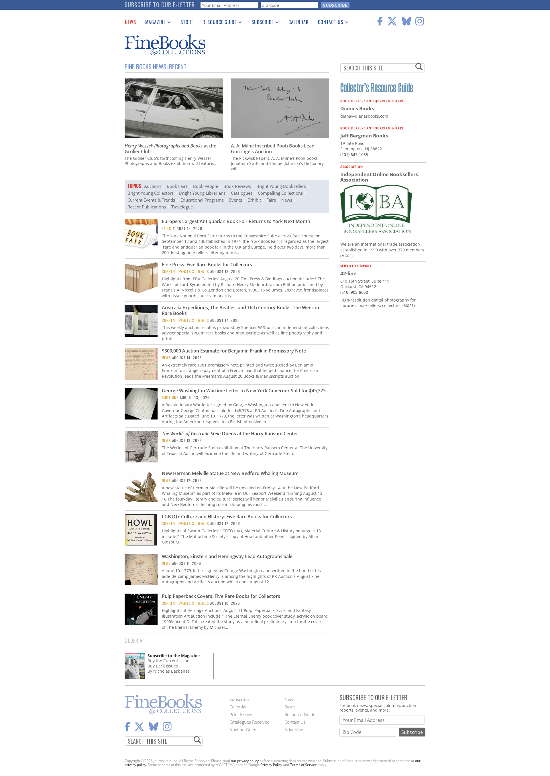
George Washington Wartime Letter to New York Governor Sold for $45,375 (244, 390)
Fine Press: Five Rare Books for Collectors (207, 264)
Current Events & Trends (151, 200)
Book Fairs (177, 186)
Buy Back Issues (163, 666)
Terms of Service (303, 764)
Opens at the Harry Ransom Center (230, 433)
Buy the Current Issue (168, 660)
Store (186, 22)
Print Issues (240, 714)
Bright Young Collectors (150, 193)
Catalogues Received (249, 722)
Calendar (298, 22)
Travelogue (182, 207)
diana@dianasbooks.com (364, 116)
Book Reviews (237, 186)
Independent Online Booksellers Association (379, 177)
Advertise (293, 729)
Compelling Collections (280, 193)
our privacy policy (245, 760)
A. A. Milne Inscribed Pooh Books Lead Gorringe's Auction (273, 148)
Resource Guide (217, 23)
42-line (348, 273)
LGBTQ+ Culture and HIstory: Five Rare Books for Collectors (227, 516)
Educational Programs (202, 200)
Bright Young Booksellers (281, 186)
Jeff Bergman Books (364, 135)
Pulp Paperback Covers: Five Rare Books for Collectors (221, 596)
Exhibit (254, 200)
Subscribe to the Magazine (174, 655)
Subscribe (260, 23)
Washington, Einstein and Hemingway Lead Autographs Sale (227, 556)
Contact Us (328, 23)
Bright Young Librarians (202, 193)
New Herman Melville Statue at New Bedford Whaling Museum (230, 473)
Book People (205, 186)
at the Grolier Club (170, 148)
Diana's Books (357, 108)
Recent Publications (146, 207)
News (130, 22)
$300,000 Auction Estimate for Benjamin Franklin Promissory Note (234, 351)
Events (235, 200)
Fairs (271, 200)
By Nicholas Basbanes (169, 671)
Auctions (152, 186)
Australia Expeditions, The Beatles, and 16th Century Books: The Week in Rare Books (240, 310)
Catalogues (241, 193)
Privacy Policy (271, 764)
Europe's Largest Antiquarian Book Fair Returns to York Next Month (236, 221)
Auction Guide (243, 729)
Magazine (153, 23)
